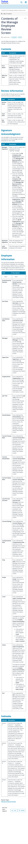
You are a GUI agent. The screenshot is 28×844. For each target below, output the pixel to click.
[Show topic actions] (25, 18)
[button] (14, 14)
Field (3, 273)
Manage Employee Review (8, 801)
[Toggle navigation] (25, 2)
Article (20, 37)
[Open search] (21, 2)
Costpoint (14, 37)
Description (16, 273)
